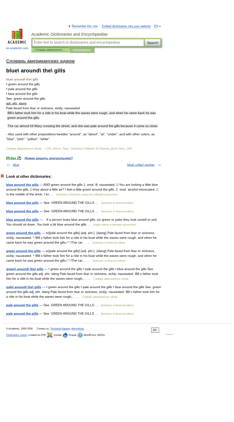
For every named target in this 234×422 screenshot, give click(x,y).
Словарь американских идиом (50, 49)
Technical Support (60, 328)
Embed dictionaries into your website (126, 26)
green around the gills (23, 233)
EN (156, 26)
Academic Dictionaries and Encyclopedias (69, 34)
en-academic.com (17, 48)
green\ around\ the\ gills (24, 269)
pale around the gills (22, 305)
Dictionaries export (16, 335)
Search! (152, 43)
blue (16, 165)
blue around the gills (22, 184)
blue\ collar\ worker (141, 165)
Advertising (77, 328)
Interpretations (81, 49)
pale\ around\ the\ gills (23, 287)
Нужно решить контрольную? (49, 158)
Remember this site (85, 26)
